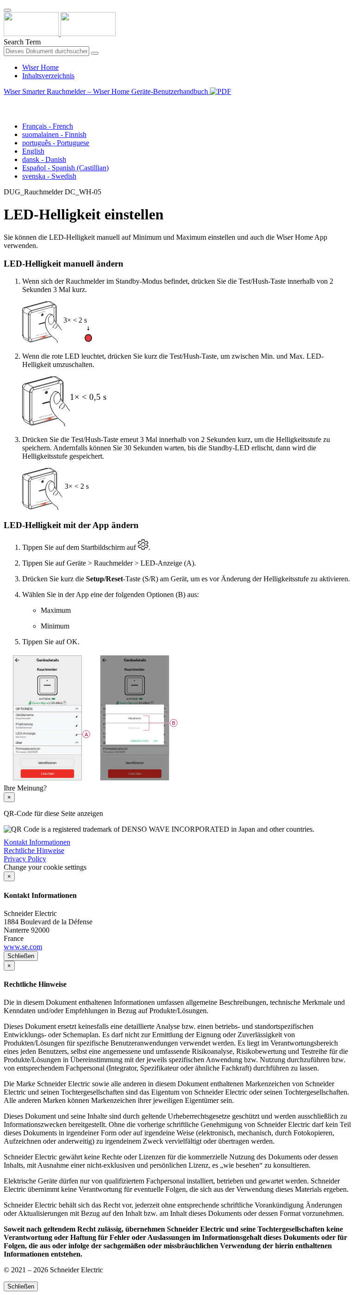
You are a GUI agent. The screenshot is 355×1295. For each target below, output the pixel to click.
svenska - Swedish (49, 176)
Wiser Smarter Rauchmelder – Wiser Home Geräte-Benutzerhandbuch (107, 91)
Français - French (47, 126)
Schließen (20, 956)
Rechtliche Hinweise (34, 850)
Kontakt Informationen (37, 842)
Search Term (22, 42)
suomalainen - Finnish (54, 134)
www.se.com (23, 947)
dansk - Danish (44, 159)
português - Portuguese (55, 143)
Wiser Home (40, 67)
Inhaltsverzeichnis (48, 76)
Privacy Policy (25, 859)
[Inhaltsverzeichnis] (7, 102)
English (33, 151)
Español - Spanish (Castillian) (65, 168)
